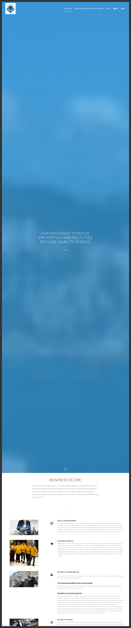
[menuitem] (68, 8)
